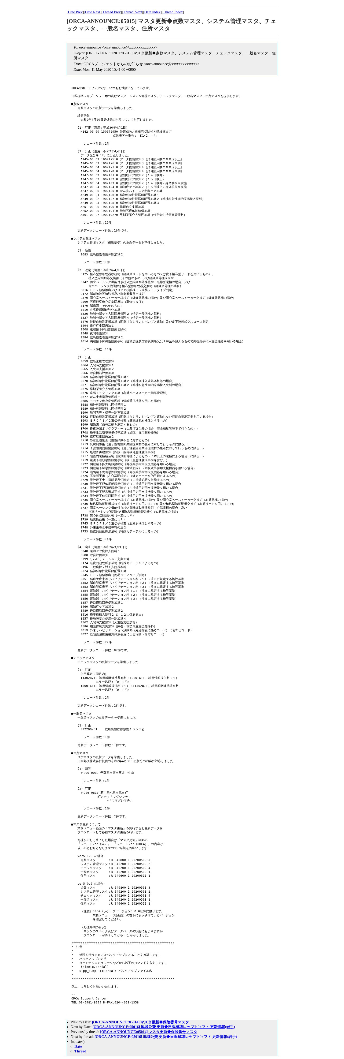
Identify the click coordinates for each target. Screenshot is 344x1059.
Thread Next (132, 12)
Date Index (152, 12)
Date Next (92, 12)
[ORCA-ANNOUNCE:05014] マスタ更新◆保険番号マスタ (140, 1022)
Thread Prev (111, 12)
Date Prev (75, 12)
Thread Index (173, 12)
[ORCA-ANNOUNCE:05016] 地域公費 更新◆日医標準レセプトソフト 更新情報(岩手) (163, 1027)
